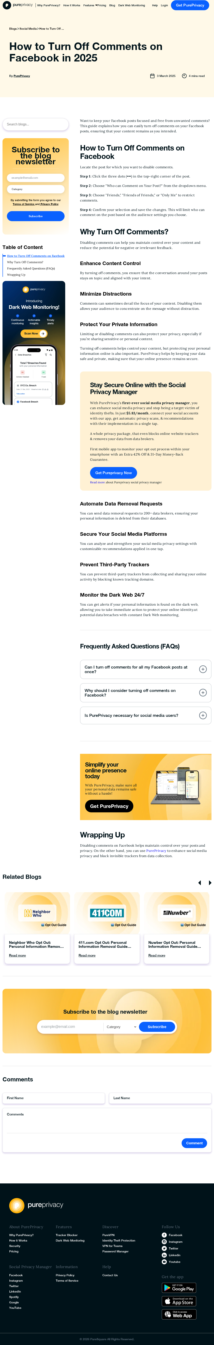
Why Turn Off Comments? (25, 262)
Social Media (28, 28)
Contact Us (110, 1275)
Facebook (16, 1275)
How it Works (71, 5)
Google (14, 1302)
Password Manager (115, 1251)
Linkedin (174, 1255)
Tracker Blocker (67, 1235)
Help (155, 5)
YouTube (15, 1307)
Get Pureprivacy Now (113, 473)
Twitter (14, 1286)
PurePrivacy (22, 76)
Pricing (101, 5)
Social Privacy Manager (30, 1267)
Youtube (174, 1261)
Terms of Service (24, 204)
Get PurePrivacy (190, 5)
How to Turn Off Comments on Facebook (36, 256)
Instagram (16, 1280)
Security (14, 1246)
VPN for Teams (112, 1246)
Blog (112, 5)
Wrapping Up (16, 275)
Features (88, 5)
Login (164, 5)
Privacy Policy (49, 204)
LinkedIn (15, 1291)
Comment (194, 1143)
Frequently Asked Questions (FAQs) (31, 268)
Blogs (13, 28)
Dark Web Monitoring (131, 5)
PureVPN (108, 1235)
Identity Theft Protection (118, 1240)
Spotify (14, 1297)
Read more (97, 482)
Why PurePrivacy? (48, 5)
